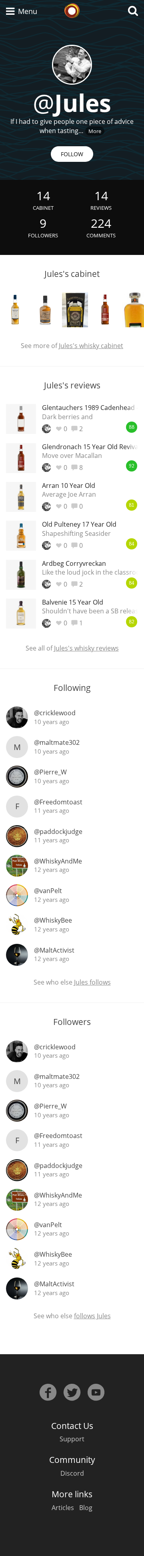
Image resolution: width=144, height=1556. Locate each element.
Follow (72, 154)
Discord (72, 1473)
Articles (63, 1507)
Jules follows (92, 982)
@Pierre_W (50, 772)
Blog (85, 1507)
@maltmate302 (57, 742)
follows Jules (92, 1315)
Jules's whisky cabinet (91, 345)
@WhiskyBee (53, 920)
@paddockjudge (58, 831)
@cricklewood (55, 712)
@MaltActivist (54, 950)
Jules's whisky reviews (86, 648)
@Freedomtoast (58, 802)
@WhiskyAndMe (58, 861)
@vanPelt (48, 890)
